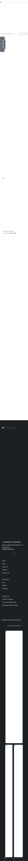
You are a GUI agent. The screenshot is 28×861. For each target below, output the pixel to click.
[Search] (23, 33)
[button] (2, 38)
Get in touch (13, 233)
